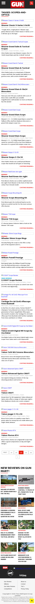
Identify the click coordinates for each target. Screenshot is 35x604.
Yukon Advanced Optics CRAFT (15, 373)
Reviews (4, 23)
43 (21, 452)
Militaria (6, 584)
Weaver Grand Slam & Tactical (15, 68)
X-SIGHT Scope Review (11, 280)
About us (23, 581)
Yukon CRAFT (7, 393)
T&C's (22, 586)
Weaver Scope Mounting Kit (14, 197)
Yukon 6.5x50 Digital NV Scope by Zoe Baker (16, 332)
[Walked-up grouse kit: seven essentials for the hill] (9, 479)
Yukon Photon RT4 (9, 435)
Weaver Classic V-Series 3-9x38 (15, 25)
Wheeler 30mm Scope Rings (14, 238)
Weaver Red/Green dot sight (14, 176)
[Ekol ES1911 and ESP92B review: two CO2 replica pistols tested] (26, 502)
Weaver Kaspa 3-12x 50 (12, 157)
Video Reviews (6, 278)
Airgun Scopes (21, 116)
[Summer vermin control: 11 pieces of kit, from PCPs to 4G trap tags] (26, 479)
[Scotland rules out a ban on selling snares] (9, 547)
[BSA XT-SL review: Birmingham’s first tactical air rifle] (9, 524)
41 (11, 452)
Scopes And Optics (23, 27)
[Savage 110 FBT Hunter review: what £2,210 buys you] (26, 524)
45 (31, 452)
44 (26, 452)
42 (16, 452)
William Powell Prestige (12, 257)
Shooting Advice (23, 485)
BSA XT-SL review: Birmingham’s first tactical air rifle (8, 535)
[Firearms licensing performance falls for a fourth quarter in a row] (9, 502)
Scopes (31, 27)
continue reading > (27, 36)
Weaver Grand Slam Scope (13, 114)
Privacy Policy (25, 589)
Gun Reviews (28, 259)
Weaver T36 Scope (9, 219)
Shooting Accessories (7, 259)
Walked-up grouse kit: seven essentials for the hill (8, 491)
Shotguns (4, 261)
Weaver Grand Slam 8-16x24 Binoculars (14, 90)
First (5, 452)
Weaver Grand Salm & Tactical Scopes (15, 47)
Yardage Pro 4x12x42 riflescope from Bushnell (15, 302)
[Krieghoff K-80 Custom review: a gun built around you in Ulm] (26, 547)
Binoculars (4, 93)
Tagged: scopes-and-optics (13, 13)
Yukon (27, 416)
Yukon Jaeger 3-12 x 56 (11, 414)
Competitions (8, 589)
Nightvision (12, 282)
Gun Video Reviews (9, 586)
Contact (23, 584)
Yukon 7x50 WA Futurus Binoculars (17, 352)
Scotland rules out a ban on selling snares (8, 557)
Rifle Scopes (4, 27)
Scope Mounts (13, 27)
